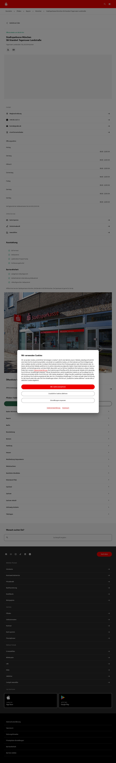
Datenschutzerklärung (40, 370)
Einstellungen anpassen (58, 400)
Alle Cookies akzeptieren (58, 387)
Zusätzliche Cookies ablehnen (58, 393)
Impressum (65, 408)
